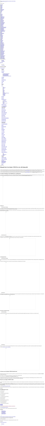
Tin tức (2, 164)
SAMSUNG (4, 87)
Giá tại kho (3, 60)
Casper (3, 90)
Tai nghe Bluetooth (5, 101)
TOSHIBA (4, 95)
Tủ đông (3, 77)
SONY (3, 88)
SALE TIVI (3, 160)
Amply (3, 102)
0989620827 (1, 62)
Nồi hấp (3, 133)
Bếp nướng (3, 129)
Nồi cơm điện (3, 137)
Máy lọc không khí (4, 112)
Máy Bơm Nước (4, 120)
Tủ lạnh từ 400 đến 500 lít (5, 75)
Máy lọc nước (3, 111)
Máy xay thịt (3, 145)
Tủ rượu (3, 81)
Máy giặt (3, 96)
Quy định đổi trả (3, 412)
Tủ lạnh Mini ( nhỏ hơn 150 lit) (6, 73)
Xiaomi (3, 92)
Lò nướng (3, 130)
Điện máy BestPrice (27, 170)
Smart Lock (3, 108)
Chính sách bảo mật (4, 411)
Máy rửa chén (3, 150)
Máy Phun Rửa (4, 119)
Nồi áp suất (3, 134)
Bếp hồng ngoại (4, 126)
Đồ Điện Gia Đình (3, 106)
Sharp (3, 91)
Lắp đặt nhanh (3, 61)
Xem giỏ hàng (3, 65)
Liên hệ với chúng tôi (4, 161)
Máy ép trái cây (4, 142)
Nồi (3, 153)
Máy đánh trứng (4, 154)
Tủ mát (3, 78)
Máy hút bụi (3, 115)
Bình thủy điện (4, 141)
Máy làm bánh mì (4, 149)
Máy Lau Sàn (3, 116)
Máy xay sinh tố (4, 138)
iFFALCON (4, 93)
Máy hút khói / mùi (4, 146)
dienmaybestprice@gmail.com (5, 407)
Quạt (2, 82)
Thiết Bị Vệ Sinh (4, 157)
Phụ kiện (2, 155)
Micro (3, 103)
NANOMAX (4, 100)
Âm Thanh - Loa (4, 99)
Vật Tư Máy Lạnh (3, 162)
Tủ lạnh (3, 72)
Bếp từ (2, 125)
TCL (3, 89)
